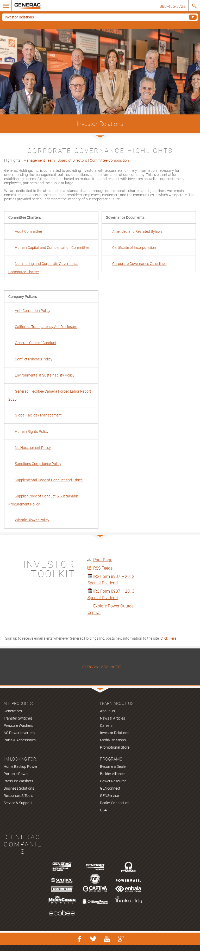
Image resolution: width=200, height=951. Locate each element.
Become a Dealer (113, 766)
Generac (27, 9)
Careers (106, 725)
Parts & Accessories (20, 739)
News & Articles (112, 718)
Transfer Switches (18, 718)
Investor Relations (19, 17)
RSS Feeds (103, 568)
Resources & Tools (18, 795)
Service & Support (18, 802)
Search (194, 6)
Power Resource (113, 780)
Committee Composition (109, 160)
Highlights (12, 160)
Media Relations (113, 739)
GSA (103, 810)
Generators (13, 710)
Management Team (39, 160)
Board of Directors (72, 160)
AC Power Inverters (19, 732)
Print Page (102, 560)
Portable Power (16, 773)
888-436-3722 (173, 6)
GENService (109, 795)
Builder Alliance (112, 773)
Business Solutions (19, 788)
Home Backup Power (21, 766)
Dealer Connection (114, 802)
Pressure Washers (18, 725)
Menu (6, 6)
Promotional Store (114, 747)
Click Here (168, 638)
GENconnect (110, 788)
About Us (107, 710)
